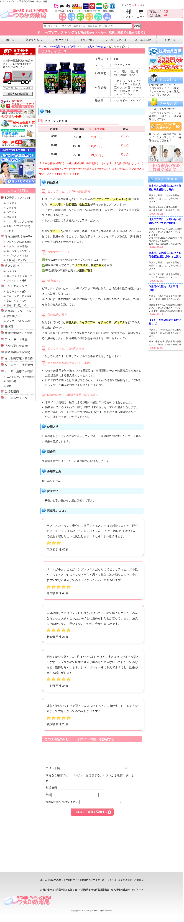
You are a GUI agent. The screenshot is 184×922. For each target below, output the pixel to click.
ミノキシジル (17, 246)
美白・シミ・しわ (17, 300)
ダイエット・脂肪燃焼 (19, 364)
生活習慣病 (12, 391)
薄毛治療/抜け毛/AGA (18, 236)
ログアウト (138, 889)
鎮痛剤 (17, 352)
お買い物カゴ (47, 889)
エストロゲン (21, 376)
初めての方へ (34, 39)
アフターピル (19, 321)
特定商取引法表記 (100, 889)
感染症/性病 (12, 265)
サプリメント (17, 255)
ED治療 (17, 197)
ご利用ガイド (61, 39)
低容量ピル (13, 316)
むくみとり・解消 (17, 291)
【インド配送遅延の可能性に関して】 (165, 321)
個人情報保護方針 (120, 889)
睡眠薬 (9, 326)
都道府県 (51, 787)
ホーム (10, 39)
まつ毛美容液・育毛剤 (19, 358)
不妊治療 (12, 381)
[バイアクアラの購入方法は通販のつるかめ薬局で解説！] (18, 182)
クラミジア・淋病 (17, 280)
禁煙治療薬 (18, 332)
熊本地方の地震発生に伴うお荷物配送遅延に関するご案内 (165, 254)
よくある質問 (143, 39)
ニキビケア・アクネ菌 (19, 296)
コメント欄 (53, 768)
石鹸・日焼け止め (17, 305)
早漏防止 (12, 217)
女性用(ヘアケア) (16, 260)
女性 (18, 226)
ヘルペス (12, 271)
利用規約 (83, 889)
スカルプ (18, 251)
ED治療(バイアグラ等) (63, 46)
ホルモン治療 (19, 371)
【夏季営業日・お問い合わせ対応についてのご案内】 (165, 221)
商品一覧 (61, 889)
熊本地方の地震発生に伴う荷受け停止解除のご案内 (165, 187)
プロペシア (19, 241)
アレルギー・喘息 (16, 339)
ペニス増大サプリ (20, 221)
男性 (9, 385)
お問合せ (170, 39)
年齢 (48, 794)
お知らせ (72, 889)
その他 (10, 230)
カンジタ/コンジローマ (19, 275)
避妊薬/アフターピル (18, 310)
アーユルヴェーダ (16, 397)
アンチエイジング (16, 286)
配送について (88, 39)
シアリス (12, 212)
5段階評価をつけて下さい (62, 801)
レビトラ (12, 207)
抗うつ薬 (17, 345)
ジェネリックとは (115, 39)
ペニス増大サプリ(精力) (92, 46)
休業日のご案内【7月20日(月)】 (163, 288)
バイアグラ (13, 203)
